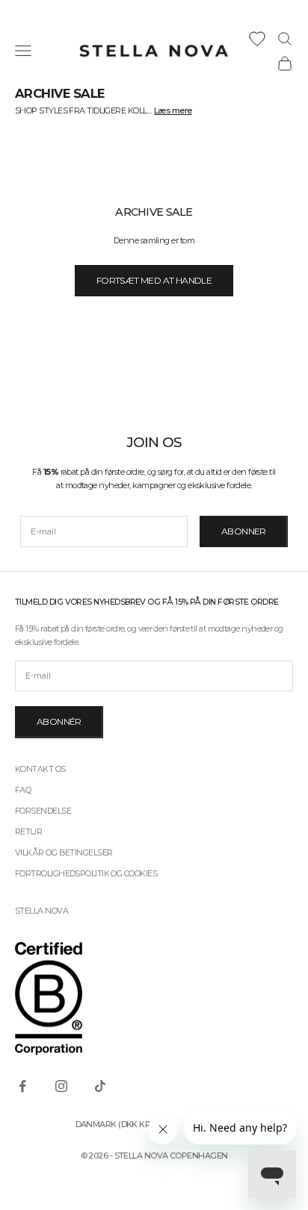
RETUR (28, 831)
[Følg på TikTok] (100, 1086)
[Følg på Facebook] (22, 1086)
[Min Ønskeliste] (257, 39)
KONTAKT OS (40, 769)
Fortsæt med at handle (154, 280)
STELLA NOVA (41, 910)
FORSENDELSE (43, 810)
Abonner (243, 531)
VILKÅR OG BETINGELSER (63, 852)
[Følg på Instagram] (61, 1086)
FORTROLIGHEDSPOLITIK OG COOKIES (86, 873)
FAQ (23, 790)
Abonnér (59, 721)
